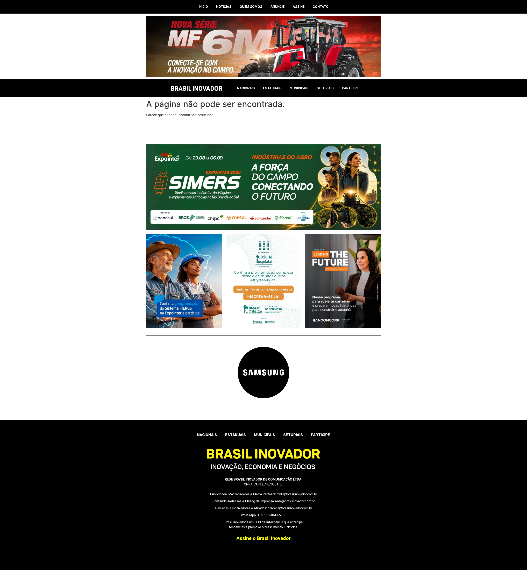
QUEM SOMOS (251, 7)
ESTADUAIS (272, 88)
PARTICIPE (350, 88)
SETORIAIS (325, 88)
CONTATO (321, 7)
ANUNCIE (277, 7)
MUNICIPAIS (299, 88)
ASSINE (298, 7)
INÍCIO (203, 7)
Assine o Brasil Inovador (263, 538)
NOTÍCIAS (223, 7)
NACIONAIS (246, 88)
